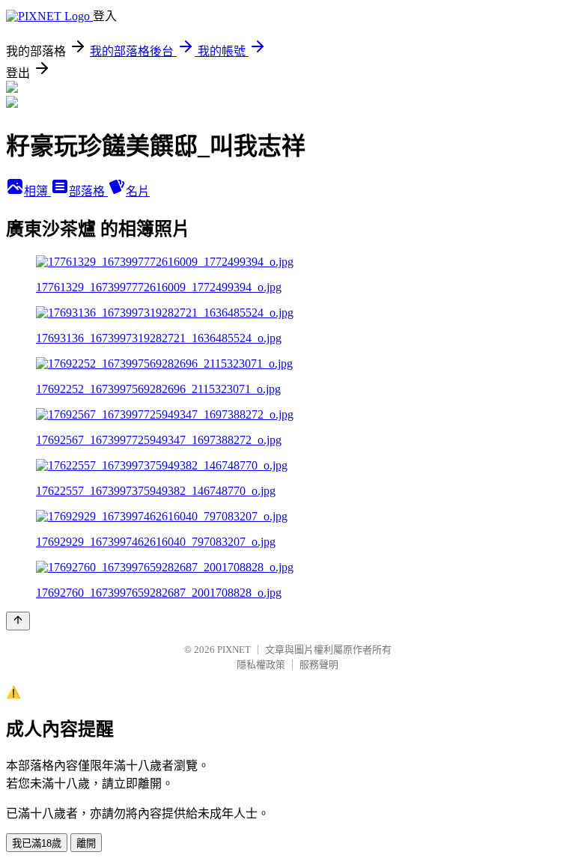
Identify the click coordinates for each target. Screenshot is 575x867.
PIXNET (234, 649)
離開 (86, 843)
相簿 (37, 191)
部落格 (88, 191)
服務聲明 (318, 664)
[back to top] (18, 621)
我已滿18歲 (36, 843)
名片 (138, 191)
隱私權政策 (261, 664)
